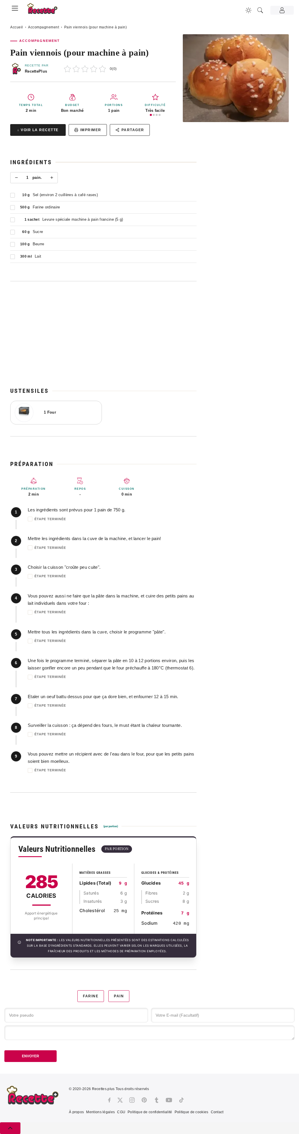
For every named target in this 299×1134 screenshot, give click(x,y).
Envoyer (30, 1056)
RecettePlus (36, 71)
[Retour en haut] (10, 1128)
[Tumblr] (156, 1100)
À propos (76, 1112)
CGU (121, 1112)
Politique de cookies (191, 1112)
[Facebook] (109, 1100)
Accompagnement (43, 27)
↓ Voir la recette (38, 130)
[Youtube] (169, 1100)
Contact (217, 1112)
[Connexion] (282, 10)
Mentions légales (100, 1112)
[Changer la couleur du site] (248, 10)
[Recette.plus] (45, 10)
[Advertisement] (103, 334)
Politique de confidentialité (150, 1112)
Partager (132, 130)
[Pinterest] (144, 1100)
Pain (119, 996)
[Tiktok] (181, 1100)
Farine (90, 996)
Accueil (16, 27)
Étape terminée (50, 519)
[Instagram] (132, 1100)
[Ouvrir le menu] (15, 7)
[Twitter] (120, 1100)
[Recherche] (260, 10)
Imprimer (90, 130)
